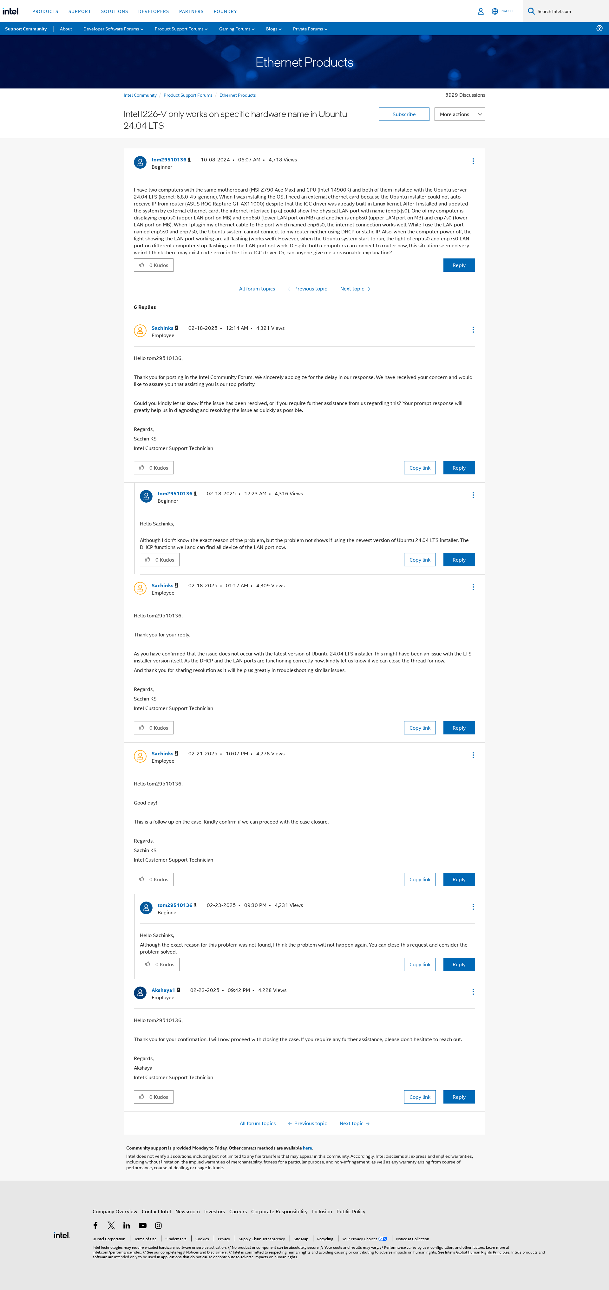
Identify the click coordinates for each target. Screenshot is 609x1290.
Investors (214, 1211)
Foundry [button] (225, 11)
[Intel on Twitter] (111, 1226)
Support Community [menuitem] (26, 28)
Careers (238, 1211)
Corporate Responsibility (279, 1211)
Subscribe (404, 114)
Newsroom (187, 1211)
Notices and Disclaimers (206, 1252)
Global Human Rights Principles (482, 1252)
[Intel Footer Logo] (62, 1234)
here (307, 1147)
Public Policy (351, 1211)
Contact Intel (156, 1211)
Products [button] (45, 11)
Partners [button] (191, 11)
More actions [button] (454, 114)
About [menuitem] (66, 28)
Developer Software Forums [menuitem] (111, 28)
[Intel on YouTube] (142, 1226)
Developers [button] (153, 11)
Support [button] (80, 11)
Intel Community (140, 94)
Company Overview (115, 1211)
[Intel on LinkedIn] (126, 1226)
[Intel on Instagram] (158, 1226)
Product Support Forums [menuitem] (179, 28)
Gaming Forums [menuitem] (235, 28)
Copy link (419, 467)
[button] (472, 161)
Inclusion (322, 1211)
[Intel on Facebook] (95, 1226)
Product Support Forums (188, 94)
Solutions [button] (114, 11)
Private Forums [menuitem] (308, 28)
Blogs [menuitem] (272, 28)
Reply (459, 265)
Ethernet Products (237, 94)
